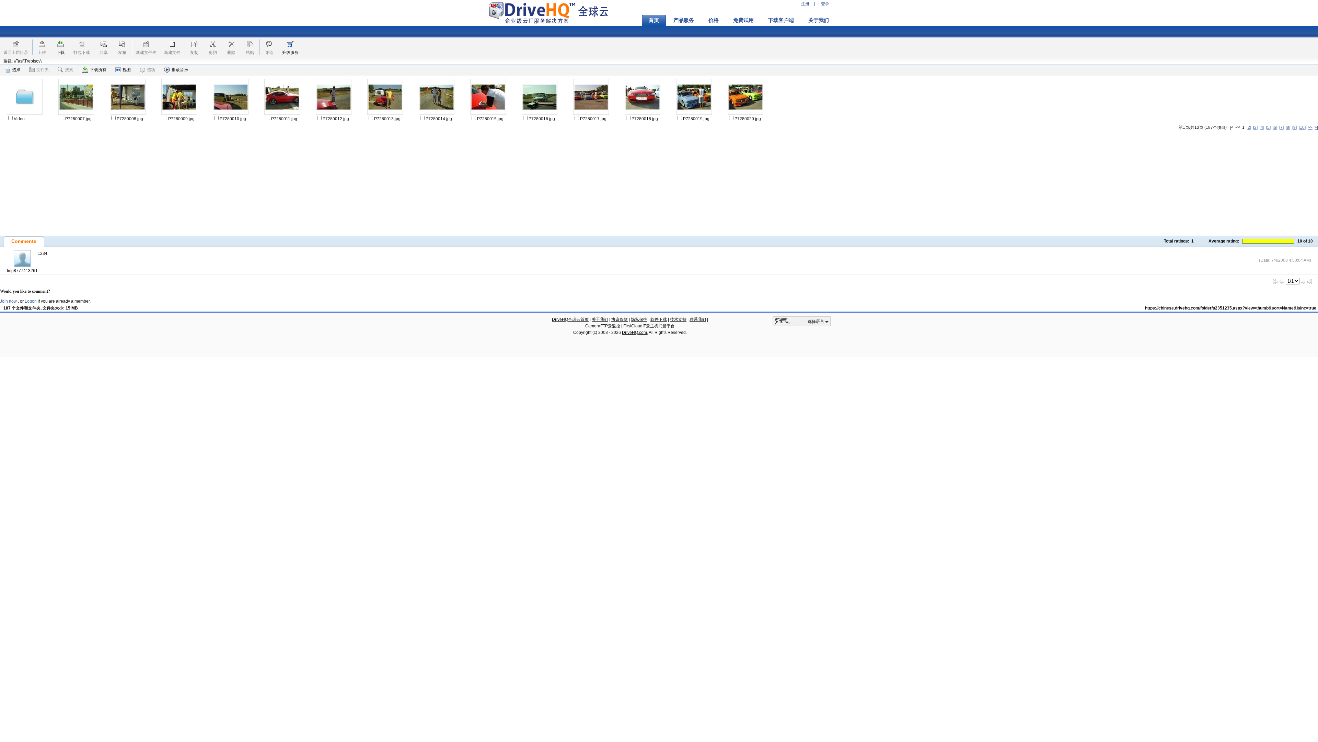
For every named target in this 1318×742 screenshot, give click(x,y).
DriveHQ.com (634, 332)
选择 (16, 69)
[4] (1262, 127)
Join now (9, 301)
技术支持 (678, 319)
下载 (60, 52)
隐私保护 (639, 319)
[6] (1275, 127)
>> (1310, 127)
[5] (1268, 127)
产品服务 (683, 20)
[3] (1255, 127)
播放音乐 (180, 69)
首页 (654, 20)
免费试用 (743, 20)
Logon (31, 301)
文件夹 (42, 69)
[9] (1294, 127)
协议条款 (619, 319)
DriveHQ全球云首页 (570, 319)
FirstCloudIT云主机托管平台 (649, 326)
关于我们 (818, 20)
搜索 (69, 69)
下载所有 (98, 69)
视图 (127, 69)
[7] (1281, 127)
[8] (1288, 127)
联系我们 (698, 319)
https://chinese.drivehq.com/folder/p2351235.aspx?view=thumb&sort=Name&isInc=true (1230, 308)
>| (1316, 127)
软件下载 (658, 319)
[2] (1249, 127)
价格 (713, 20)
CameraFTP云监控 (602, 326)
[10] (1302, 127)
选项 (151, 69)
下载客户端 (781, 20)
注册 (805, 3)
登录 (825, 3)
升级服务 (290, 52)
